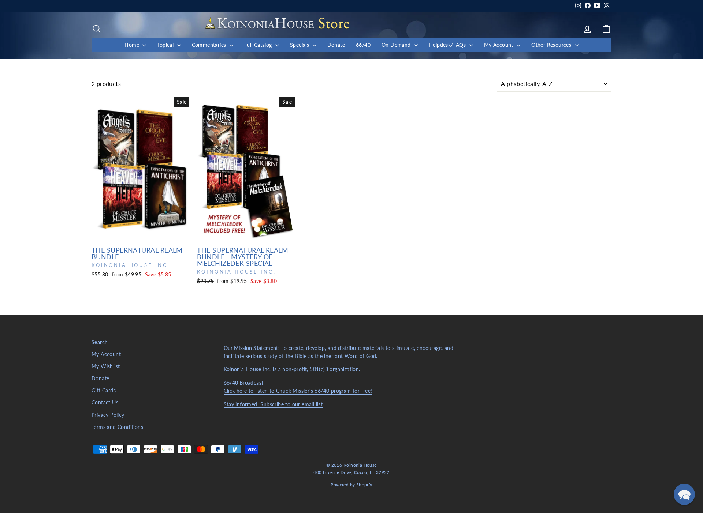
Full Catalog (259, 45)
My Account (499, 45)
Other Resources (552, 45)
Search (100, 342)
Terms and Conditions (117, 427)
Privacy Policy (108, 415)
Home (132, 45)
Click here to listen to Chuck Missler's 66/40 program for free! (298, 391)
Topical (166, 45)
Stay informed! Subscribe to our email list (273, 404)
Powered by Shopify (351, 484)
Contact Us (105, 403)
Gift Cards (104, 390)
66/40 (363, 45)
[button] (684, 494)
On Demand (397, 45)
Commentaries (210, 45)
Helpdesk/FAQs (448, 45)
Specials (300, 45)
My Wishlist (106, 366)
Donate (336, 45)
